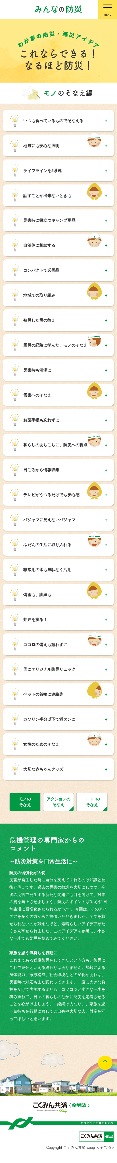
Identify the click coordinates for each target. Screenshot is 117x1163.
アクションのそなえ (59, 802)
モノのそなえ (25, 802)
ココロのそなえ (92, 802)
